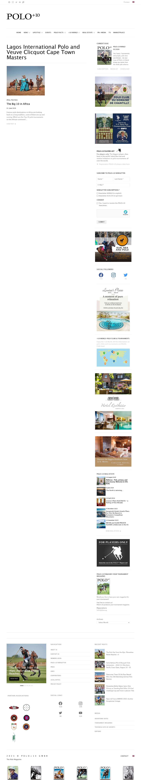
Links (52, 671)
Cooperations (56, 675)
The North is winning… (114, 490)
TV (110, 32)
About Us (54, 649)
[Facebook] (9, 2)
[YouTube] (19, 2)
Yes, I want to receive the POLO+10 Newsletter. (112, 204)
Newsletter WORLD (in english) (110, 193)
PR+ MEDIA (101, 32)
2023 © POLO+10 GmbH (28, 756)
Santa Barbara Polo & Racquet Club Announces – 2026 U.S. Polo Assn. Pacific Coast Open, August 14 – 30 (118, 665)
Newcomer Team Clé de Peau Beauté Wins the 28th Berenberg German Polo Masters (119, 677)
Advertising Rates (101, 718)
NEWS (26, 32)
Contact (127, 2)
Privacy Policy (56, 684)
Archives (100, 619)
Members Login (56, 658)
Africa (8, 100)
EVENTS (48, 32)
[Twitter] (16, 2)
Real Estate (88, 32)
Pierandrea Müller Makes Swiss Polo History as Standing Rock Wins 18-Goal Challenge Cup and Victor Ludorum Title (120, 688)
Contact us (55, 654)
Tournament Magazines (103, 723)
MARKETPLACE (119, 32)
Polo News (14, 100)
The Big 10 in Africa (18, 104)
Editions (98, 731)
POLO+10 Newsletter (58, 662)
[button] (11, 124)
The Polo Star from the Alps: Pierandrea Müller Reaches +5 (24, 671)
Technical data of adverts (105, 727)
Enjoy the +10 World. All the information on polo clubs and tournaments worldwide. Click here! (113, 344)
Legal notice (55, 679)
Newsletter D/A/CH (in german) (110, 196)
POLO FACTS (59, 32)
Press (53, 667)
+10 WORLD (73, 32)
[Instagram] (12, 2)
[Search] (23, 2)
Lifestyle (37, 32)
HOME (18, 32)
